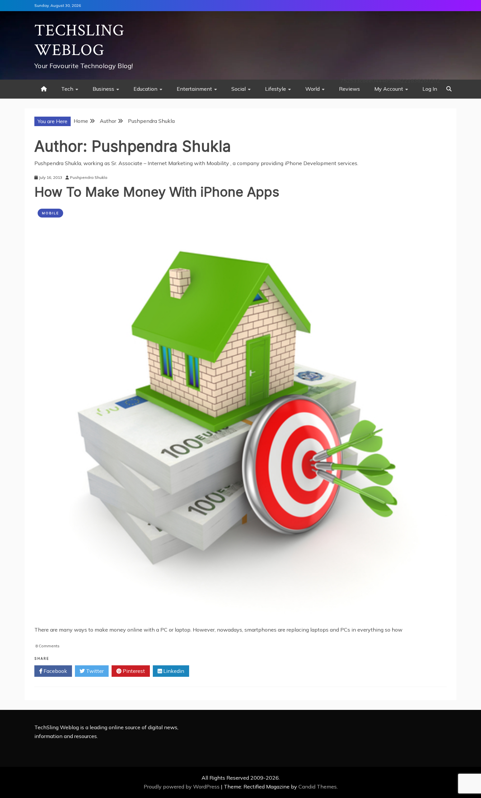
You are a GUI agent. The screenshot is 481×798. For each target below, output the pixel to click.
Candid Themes (317, 786)
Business (103, 89)
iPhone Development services (321, 163)
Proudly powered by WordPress (182, 786)
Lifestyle (275, 89)
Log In (429, 89)
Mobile (50, 213)
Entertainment (194, 89)
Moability (218, 163)
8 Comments (47, 645)
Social (238, 89)
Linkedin (173, 671)
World (312, 89)
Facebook (54, 671)
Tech (67, 89)
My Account (388, 89)
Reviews (349, 89)
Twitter (94, 671)
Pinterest (133, 671)
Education (145, 89)
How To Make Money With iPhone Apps (156, 192)
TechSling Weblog (79, 40)
